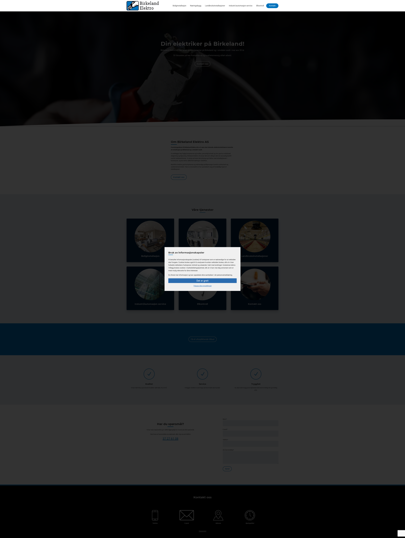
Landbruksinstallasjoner (215, 6)
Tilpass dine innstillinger (202, 286)
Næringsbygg (195, 6)
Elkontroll (260, 6)
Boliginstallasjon (179, 6)
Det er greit (202, 280)
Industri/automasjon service (240, 6)
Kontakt (272, 6)
